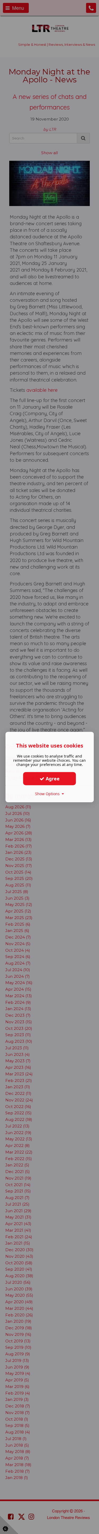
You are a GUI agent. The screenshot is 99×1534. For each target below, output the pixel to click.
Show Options (48, 793)
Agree (52, 778)
